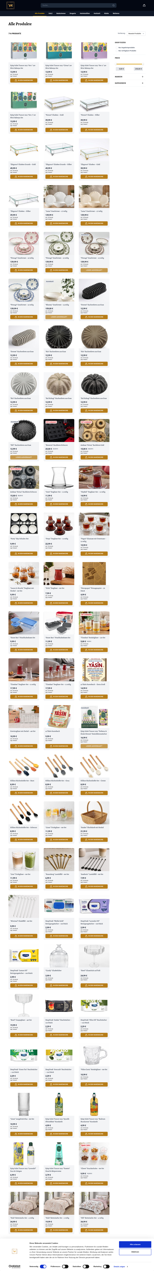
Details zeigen (119, 1267)
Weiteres (116, 13)
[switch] (65, 1266)
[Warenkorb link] (144, 5)
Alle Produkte (40, 13)
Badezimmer (61, 13)
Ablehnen (135, 1252)
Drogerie (73, 13)
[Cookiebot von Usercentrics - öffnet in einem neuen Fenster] (14, 1266)
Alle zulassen (135, 1244)
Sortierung (121, 33)
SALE (50, 13)
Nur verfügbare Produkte (127, 51)
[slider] (116, 64)
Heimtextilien (85, 13)
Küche (106, 13)
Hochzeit (97, 13)
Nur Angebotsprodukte (126, 47)
